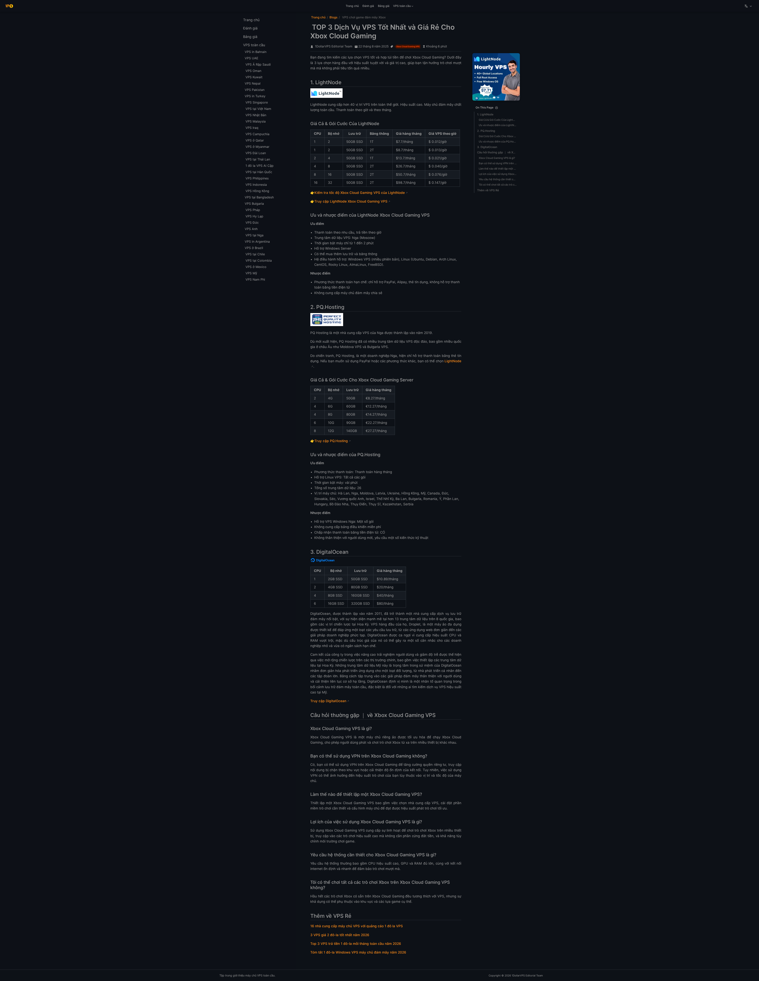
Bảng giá (383, 6)
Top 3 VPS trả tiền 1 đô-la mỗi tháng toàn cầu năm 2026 (355, 944)
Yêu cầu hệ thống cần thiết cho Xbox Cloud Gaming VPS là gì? (498, 179)
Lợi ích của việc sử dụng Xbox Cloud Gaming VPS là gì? (498, 173)
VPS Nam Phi (255, 279)
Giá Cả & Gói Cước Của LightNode (498, 119)
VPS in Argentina (257, 241)
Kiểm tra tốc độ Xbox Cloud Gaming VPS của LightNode (359, 193)
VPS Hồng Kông (257, 191)
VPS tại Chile (255, 254)
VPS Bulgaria (254, 204)
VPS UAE (251, 58)
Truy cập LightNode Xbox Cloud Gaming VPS (350, 201)
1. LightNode (485, 114)
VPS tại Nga (254, 235)
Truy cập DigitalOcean (328, 701)
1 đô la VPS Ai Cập (259, 166)
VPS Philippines (257, 178)
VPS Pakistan (254, 90)
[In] (496, 108)
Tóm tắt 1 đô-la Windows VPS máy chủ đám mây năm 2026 (358, 952)
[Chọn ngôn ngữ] (748, 6)
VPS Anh (251, 229)
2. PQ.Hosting (486, 130)
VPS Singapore (256, 102)
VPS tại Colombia (258, 260)
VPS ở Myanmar (257, 147)
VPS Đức (252, 222)
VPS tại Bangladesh (259, 197)
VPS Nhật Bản (255, 115)
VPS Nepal (253, 83)
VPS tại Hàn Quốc (258, 172)
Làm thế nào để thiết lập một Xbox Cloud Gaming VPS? (498, 168)
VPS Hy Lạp (254, 216)
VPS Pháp (252, 210)
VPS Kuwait (253, 77)
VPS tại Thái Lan (257, 159)
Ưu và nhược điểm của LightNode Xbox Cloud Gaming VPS (498, 125)
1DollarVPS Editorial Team (333, 46)
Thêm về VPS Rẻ (488, 190)
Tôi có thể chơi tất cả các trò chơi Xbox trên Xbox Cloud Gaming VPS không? (498, 184)
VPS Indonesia (256, 185)
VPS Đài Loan (255, 153)
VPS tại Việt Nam (258, 109)
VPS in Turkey (255, 96)
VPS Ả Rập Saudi (258, 64)
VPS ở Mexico (255, 267)
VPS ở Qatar (254, 140)
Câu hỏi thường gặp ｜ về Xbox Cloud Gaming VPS (497, 152)
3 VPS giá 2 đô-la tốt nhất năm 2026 (339, 935)
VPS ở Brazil (254, 248)
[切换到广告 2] (498, 97)
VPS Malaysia (255, 121)
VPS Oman (253, 71)
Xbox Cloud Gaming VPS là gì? (497, 157)
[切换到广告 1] (494, 97)
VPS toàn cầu (401, 6)
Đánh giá (368, 6)
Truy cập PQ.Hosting (331, 441)
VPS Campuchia (257, 134)
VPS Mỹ (251, 273)
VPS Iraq (251, 128)
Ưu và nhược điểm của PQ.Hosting (498, 141)
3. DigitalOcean (487, 147)
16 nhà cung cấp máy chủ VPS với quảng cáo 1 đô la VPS (356, 926)
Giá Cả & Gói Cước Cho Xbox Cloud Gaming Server (498, 136)
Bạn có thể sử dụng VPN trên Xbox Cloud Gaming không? (498, 163)
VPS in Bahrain (255, 52)
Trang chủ (352, 6)
